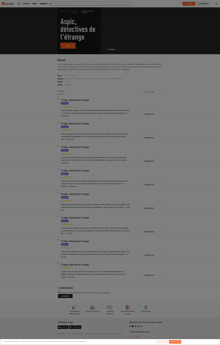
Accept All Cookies (175, 341)
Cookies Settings (162, 341)
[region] (110, 342)
